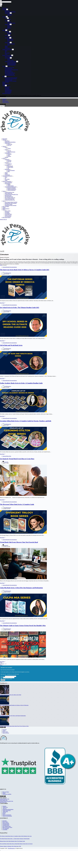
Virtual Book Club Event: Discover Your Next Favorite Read (19, 542)
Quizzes (4, 191)
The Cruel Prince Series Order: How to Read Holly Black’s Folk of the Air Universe (16, 843)
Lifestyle (4, 146)
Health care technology (11, 189)
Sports (6, 180)
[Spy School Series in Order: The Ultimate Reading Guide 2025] (23, 336)
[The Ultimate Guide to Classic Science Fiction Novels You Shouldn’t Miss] (23, 657)
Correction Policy (5, 825)
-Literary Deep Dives (6, 810)
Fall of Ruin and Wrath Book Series (11, 345)
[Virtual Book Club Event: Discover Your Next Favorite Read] (23, 578)
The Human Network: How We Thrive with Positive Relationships (13, 715)
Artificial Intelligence (11, 190)
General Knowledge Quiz (10, 199)
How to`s (5, 808)
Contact (3, 100)
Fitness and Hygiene (11, 151)
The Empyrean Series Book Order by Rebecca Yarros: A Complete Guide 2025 (24, 269)
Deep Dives (7, 140)
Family (8, 155)
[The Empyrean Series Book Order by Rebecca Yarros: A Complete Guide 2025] (23, 298)
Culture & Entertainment (7, 175)
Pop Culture (7, 179)
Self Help (9, 150)
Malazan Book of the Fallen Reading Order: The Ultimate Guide (12, 841)
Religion (6, 162)
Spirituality (7, 159)
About (3, 209)
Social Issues (7, 174)
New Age (9, 161)
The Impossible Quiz (9, 196)
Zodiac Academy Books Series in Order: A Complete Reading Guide (21, 383)
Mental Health (10, 166)
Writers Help (7, 143)
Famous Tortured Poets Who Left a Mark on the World (10, 694)
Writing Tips (9, 144)
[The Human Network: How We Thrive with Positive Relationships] (4, 714)
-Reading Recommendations (7, 809)
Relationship (7, 152)
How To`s (9, 145)
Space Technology (8, 182)
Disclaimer (4, 98)
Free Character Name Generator (11, 202)
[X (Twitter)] (2, 104)
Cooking (9, 148)
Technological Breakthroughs (10, 186)
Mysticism (9, 160)
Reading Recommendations (10, 142)
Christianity (9, 163)
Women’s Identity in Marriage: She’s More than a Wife (10, 846)
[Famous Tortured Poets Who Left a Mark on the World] (4, 693)
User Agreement (8, 216)
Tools (3, 201)
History (6, 172)
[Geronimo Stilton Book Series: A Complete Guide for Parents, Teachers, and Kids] (23, 449)
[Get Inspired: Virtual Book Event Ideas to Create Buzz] (23, 495)
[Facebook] (0, 104)
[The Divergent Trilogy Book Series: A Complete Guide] (23, 533)
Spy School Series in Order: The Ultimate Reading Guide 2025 (19, 307)
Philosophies (7, 169)
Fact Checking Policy (6, 826)
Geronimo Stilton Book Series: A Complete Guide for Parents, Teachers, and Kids (25, 421)
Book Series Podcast (6, 217)
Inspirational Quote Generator (10, 205)
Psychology (7, 164)
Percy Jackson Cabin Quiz (10, 197)
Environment (7, 183)
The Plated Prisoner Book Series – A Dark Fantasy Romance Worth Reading (14, 838)
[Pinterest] (3, 104)
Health (6, 149)
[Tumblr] (5, 104)
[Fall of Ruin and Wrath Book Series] (23, 374)
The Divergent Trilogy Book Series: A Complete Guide (17, 504)
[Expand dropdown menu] (10, 143)
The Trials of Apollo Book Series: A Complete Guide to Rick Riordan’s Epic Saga (16, 836)
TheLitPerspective (11, 848)
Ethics (8, 171)
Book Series (4, 138)
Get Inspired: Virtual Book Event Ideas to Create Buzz (17, 459)
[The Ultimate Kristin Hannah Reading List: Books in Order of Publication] (4, 704)
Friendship (9, 154)
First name (3, 676)
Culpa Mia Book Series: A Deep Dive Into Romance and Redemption (21, 588)
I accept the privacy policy (7, 678)
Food (6, 147)
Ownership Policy (8, 214)
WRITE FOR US (5, 208)
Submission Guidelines (6, 794)
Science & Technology (6, 181)
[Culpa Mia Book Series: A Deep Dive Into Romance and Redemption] (23, 616)
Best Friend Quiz (8, 195)
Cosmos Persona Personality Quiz (11, 194)
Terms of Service (5, 102)
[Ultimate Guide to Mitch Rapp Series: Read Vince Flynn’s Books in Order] (4, 725)
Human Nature (10, 167)
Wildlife (8, 184)
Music (6, 176)
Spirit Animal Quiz (8, 193)
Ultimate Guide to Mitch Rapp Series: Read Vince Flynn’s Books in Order (14, 726)
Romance (9, 156)
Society (3, 158)
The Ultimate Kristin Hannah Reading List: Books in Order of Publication (14, 705)
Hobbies (6, 157)
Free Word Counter (8, 204)
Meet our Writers (5, 206)
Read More (2, 302)
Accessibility (7, 213)
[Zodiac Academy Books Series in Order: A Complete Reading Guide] (23, 411)
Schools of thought (11, 170)
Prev (1, 662)
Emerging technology (11, 187)
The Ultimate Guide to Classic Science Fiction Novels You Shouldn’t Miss (23, 625)
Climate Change (10, 185)
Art (5, 178)
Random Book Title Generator (11, 203)
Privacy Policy (5, 101)
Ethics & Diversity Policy (7, 827)
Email (2, 677)
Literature (4, 139)
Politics (6, 173)
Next (1, 664)
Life (8, 168)
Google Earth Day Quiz (9, 192)
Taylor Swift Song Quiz (9, 198)
